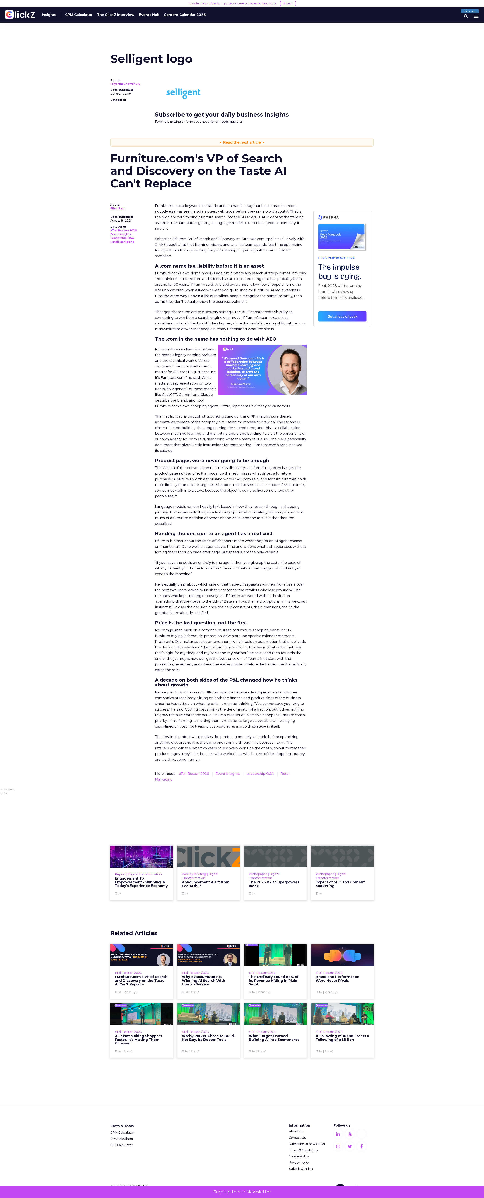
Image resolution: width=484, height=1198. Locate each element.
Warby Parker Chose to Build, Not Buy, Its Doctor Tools (208, 1030)
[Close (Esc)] (1, 789)
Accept (288, 3)
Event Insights (120, 234)
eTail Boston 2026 (123, 230)
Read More (268, 3)
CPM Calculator (78, 15)
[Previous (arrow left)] (1, 793)
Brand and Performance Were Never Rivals (342, 971)
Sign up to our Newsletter (242, 1192)
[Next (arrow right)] (5, 793)
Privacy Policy (299, 1162)
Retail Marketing (122, 241)
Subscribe (469, 11)
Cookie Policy (299, 1156)
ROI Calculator (121, 1145)
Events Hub (149, 15)
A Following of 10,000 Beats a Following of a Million (342, 1030)
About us (296, 1131)
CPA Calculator (121, 1139)
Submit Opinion (301, 1169)
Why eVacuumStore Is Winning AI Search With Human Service (208, 971)
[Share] (5, 789)
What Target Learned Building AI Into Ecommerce (275, 1030)
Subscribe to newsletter (307, 1144)
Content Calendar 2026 (185, 15)
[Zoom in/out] (12, 789)
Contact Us (297, 1138)
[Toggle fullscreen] (9, 789)
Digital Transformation (145, 874)
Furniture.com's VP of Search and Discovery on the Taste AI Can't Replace (141, 971)
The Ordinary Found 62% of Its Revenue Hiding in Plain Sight (275, 971)
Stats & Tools (122, 1126)
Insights (49, 15)
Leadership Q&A (122, 238)
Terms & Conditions (303, 1150)
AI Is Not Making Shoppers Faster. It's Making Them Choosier (141, 1030)
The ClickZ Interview (115, 15)
